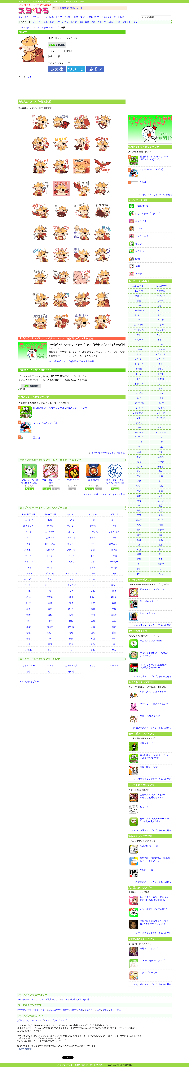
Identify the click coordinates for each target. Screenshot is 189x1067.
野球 (50, 644)
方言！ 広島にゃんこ (150, 716)
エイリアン (50, 532)
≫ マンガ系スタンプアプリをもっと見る (152, 676)
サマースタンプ (147, 613)
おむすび (28, 520)
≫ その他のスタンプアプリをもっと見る (152, 984)
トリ (93, 555)
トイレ (50, 555)
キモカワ (71, 538)
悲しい (71, 609)
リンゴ (114, 585)
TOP (20, 27)
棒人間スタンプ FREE (151, 640)
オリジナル (93, 532)
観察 (71, 638)
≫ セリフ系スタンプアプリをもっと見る (152, 779)
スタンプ (29, 27)
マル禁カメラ (72, 479)
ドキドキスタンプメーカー (153, 589)
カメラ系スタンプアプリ (141, 682)
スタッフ (50, 550)
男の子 (50, 626)
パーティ (28, 573)
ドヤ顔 (114, 555)
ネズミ (111, 22)
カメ (28, 538)
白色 (93, 626)
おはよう (114, 514)
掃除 (28, 615)
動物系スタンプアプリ (140, 836)
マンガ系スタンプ (137, 631)
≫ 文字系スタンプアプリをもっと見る (153, 933)
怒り (50, 609)
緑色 (71, 632)
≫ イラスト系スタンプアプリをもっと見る (151, 830)
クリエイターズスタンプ (47, 27)
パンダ (114, 567)
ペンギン (28, 579)
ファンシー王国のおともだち (154, 704)
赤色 (93, 638)
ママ (71, 579)
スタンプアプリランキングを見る (108, 453)
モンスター (50, 585)
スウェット (114, 544)
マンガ (36, 17)
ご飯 (93, 22)
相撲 (114, 626)
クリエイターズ (108, 17)
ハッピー (37, 22)
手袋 (114, 609)
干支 (93, 603)
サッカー (71, 544)
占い (28, 597)
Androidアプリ (28, 514)
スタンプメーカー (148, 972)
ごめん (71, 520)
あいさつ (71, 514)
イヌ (29, 77)
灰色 (93, 621)
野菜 (71, 644)
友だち (50, 597)
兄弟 (93, 591)
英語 (114, 632)
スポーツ (101, 22)
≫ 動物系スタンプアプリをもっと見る (153, 882)
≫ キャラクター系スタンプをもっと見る (152, 625)
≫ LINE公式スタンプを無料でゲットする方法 (71, 361)
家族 (50, 603)
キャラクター (24, 17)
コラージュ (50, 544)
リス (93, 585)
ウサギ (28, 532)
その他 (121, 17)
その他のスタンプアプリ (141, 938)
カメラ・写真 (47, 17)
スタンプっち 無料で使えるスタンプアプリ (29, 482)
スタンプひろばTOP (29, 681)
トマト (71, 555)
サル (93, 544)
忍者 (28, 609)
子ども (28, 603)
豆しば (36, 437)
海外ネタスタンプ (148, 948)
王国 (118, 22)
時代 (93, 615)
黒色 (114, 650)
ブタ (114, 573)
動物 (76, 17)
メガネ (114, 579)
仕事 (28, 591)
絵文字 (50, 632)
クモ (28, 544)
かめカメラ (93, 479)
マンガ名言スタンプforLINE (153, 909)
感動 (93, 609)
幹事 (87, 22)
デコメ (28, 555)
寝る (71, 603)
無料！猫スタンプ (148, 767)
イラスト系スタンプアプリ (142, 785)
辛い (114, 638)
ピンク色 (50, 573)
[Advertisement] (71, 90)
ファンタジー (71, 573)
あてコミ (144, 806)
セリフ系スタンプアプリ (141, 733)
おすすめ (93, 514)
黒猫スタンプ (146, 743)
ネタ (93, 561)
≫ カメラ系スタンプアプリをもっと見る (152, 728)
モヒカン (28, 585)
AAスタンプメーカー (150, 846)
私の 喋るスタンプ (149, 601)
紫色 (28, 632)
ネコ (50, 561)
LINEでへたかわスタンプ (152, 960)
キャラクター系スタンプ (141, 579)
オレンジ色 (114, 532)
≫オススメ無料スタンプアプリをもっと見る (104, 494)
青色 (93, 644)
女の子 (93, 597)
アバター (71, 526)
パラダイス (93, 567)
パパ (135, 22)
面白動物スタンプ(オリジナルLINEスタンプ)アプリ (60, 407)
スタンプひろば (64, 1065)
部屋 (28, 644)
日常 (71, 615)
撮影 (81, 22)
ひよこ (114, 520)
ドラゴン (28, 561)
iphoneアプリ (50, 514)
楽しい (114, 615)
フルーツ (93, 573)
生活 (28, 626)
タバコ (114, 550)
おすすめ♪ (21, 1010)
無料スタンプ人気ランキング (33, 396)
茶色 (52, 22)
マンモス (93, 579)
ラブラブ (126, 22)
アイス (50, 526)
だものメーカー (147, 870)
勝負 (114, 591)
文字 (82, 17)
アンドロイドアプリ (37, 1010)
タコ (93, 550)
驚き (50, 650)
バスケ (65, 22)
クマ (114, 538)
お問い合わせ (23, 1020)
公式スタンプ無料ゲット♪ (72, 8)
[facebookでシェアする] (57, 71)
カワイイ (50, 538)
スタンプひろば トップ (56, 1020)
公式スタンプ (93, 17)
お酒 (50, 520)
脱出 (93, 632)
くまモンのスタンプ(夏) (45, 422)
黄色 (93, 650)
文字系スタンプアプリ (140, 887)
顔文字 (28, 650)
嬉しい (114, 597)
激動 (46, 22)
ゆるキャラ (28, 526)
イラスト (68, 17)
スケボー (28, 550)
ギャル (93, 538)
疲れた (71, 626)
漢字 (50, 621)
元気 (58, 22)
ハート (28, 567)
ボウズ (74, 22)
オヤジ (71, 532)
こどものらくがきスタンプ (153, 692)
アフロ (93, 526)
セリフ (59, 17)
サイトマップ (37, 1020)
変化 (71, 597)
